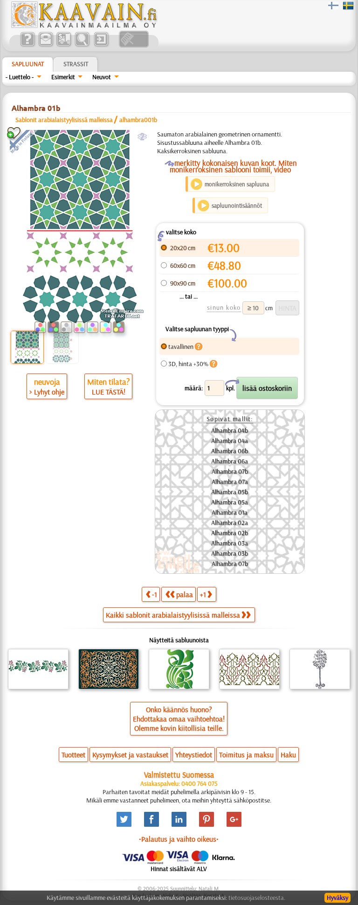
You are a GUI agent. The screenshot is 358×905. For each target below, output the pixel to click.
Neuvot (101, 77)
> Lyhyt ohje (46, 391)
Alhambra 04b (229, 430)
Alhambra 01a (230, 512)
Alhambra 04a (229, 440)
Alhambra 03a (229, 543)
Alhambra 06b (229, 451)
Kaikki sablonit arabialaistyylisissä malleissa (173, 614)
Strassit (75, 64)
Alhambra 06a (229, 461)
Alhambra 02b (229, 533)
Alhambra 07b (230, 471)
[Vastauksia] (27, 45)
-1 (154, 594)
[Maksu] (64, 45)
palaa (184, 594)
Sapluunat (28, 64)
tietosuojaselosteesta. (256, 897)
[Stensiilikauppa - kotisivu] (83, 25)
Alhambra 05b (229, 492)
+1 (203, 594)
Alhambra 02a (229, 522)
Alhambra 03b (229, 553)
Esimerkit (63, 77)
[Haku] (82, 45)
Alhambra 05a (229, 502)
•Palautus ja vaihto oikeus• (179, 839)
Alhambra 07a (230, 481)
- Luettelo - (20, 77)
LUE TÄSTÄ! (108, 391)
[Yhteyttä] (45, 45)
